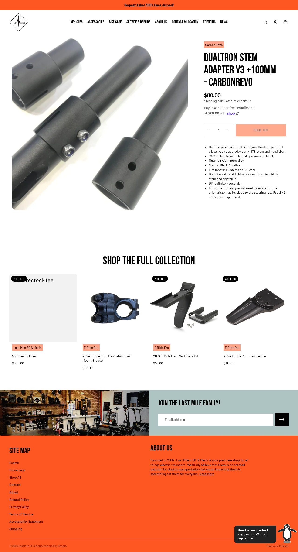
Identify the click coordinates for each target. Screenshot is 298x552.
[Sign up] (282, 419)
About (13, 492)
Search (14, 462)
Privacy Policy (19, 507)
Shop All (15, 477)
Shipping (15, 529)
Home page (17, 470)
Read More (206, 474)
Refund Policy (19, 499)
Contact (15, 485)
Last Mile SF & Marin (30, 545)
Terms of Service (21, 514)
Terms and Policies (277, 546)
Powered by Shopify (55, 545)
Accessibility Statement (26, 521)
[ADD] (140, 334)
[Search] (265, 22)
